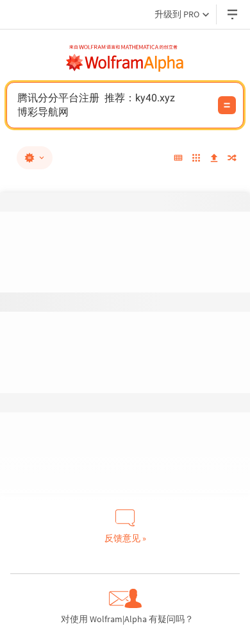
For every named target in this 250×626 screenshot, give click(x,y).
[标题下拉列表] (233, 14)
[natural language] (35, 157)
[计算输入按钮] (227, 105)
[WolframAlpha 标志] (125, 63)
